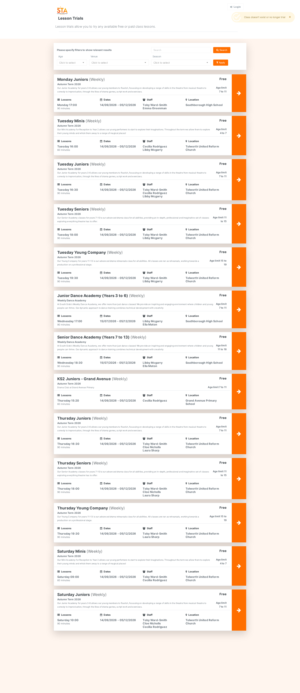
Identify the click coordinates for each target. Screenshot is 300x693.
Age (60, 56)
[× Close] (290, 17)
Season (157, 56)
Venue (94, 56)
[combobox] (72, 63)
